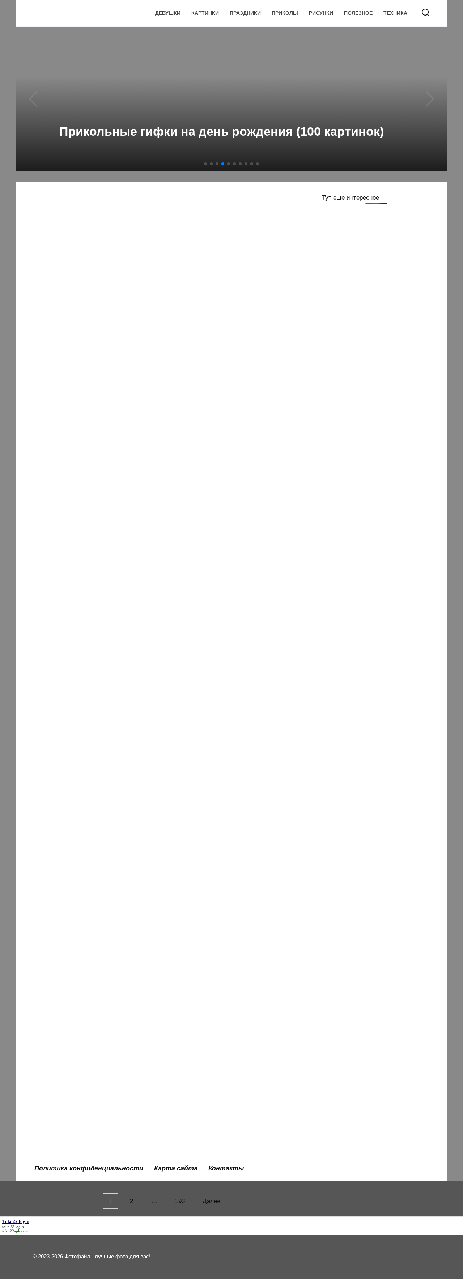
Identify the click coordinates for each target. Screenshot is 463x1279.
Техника (395, 13)
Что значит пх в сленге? (75, 826)
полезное (358, 13)
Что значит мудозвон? (212, 826)
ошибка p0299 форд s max (219, 977)
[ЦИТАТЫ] (232, 266)
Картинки (205, 13)
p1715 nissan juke (66, 926)
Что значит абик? (205, 1129)
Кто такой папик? (65, 775)
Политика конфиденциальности (88, 1168)
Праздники (245, 13)
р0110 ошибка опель (70, 1129)
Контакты (226, 1168)
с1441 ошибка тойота (211, 775)
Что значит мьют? (66, 876)
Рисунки (321, 13)
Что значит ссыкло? (209, 926)
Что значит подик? (206, 614)
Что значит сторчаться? (215, 724)
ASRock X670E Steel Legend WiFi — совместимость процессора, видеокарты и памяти (93, 420)
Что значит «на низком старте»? (227, 1078)
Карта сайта (175, 1168)
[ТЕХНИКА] (93, 397)
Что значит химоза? (69, 724)
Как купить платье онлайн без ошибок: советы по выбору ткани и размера (91, 225)
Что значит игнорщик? (212, 1028)
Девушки (167, 13)
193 (180, 1201)
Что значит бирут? (67, 977)
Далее (211, 1201)
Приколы (285, 13)
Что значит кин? (63, 1028)
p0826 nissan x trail (68, 665)
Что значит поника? (208, 876)
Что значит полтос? (69, 614)
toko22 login (13, 1226)
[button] (205, 163)
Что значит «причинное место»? (88, 1078)
